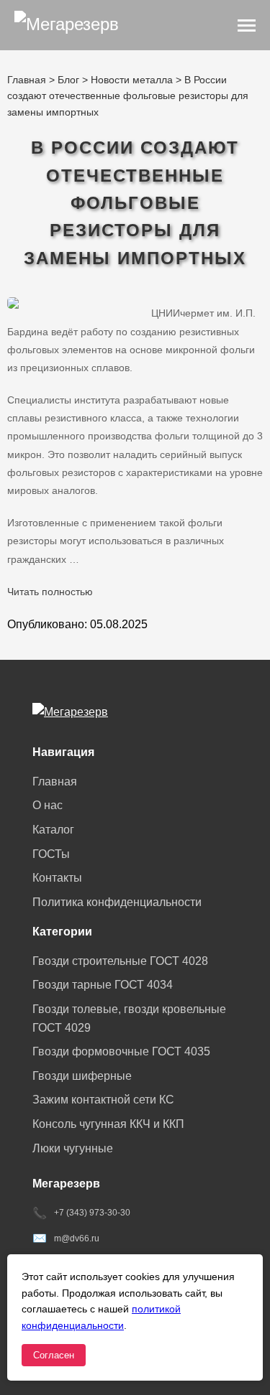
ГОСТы (51, 854)
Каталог (53, 830)
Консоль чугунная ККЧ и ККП (108, 1124)
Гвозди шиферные (82, 1076)
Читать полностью (50, 591)
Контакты (57, 878)
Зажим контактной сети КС (103, 1099)
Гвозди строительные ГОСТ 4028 (120, 961)
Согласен (53, 1355)
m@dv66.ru (76, 1238)
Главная (54, 781)
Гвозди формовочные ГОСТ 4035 (121, 1051)
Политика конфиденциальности (117, 902)
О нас (47, 805)
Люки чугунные (72, 1148)
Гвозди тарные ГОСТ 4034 (102, 985)
